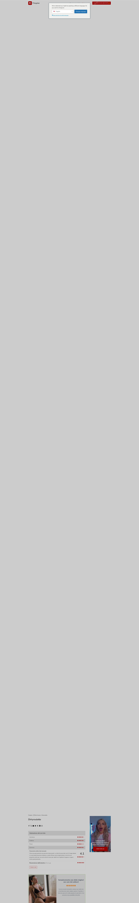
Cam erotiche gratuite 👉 (101, 3)
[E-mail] (33, 826)
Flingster (30, 815)
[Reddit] (40, 826)
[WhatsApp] (42, 826)
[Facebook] (29, 826)
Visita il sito (33, 867)
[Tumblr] (37, 826)
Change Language (81, 11)
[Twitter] (31, 826)
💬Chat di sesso (37, 815)
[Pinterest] (35, 826)
